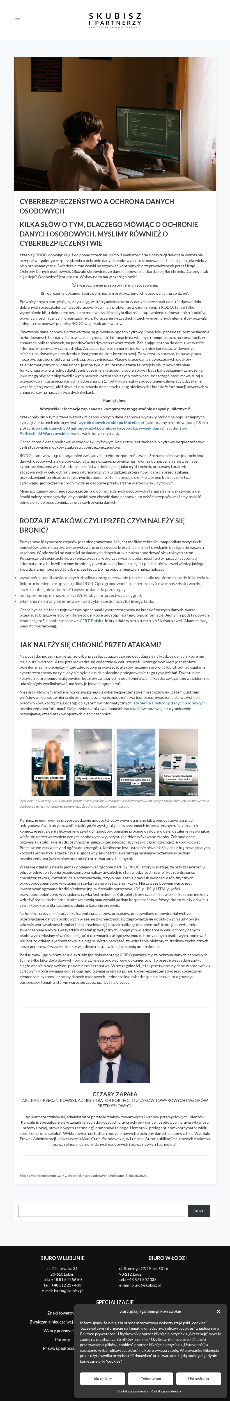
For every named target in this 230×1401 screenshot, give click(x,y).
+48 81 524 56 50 (66, 1279)
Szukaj (199, 1210)
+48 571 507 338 (142, 1279)
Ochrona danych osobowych (86, 1175)
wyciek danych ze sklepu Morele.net (112, 422)
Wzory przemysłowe (62, 1330)
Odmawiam (151, 1378)
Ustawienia (198, 1378)
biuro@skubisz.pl (68, 1290)
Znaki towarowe (62, 1312)
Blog (23, 1175)
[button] (218, 1311)
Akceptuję (102, 1378)
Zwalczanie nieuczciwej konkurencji (62, 1321)
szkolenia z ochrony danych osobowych (169, 702)
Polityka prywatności (133, 1391)
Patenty (62, 1339)
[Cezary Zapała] (115, 1048)
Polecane (117, 1175)
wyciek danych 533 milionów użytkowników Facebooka (86, 428)
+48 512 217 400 (66, 1285)
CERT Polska (92, 620)
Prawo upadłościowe (62, 1348)
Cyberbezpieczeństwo (45, 1175)
